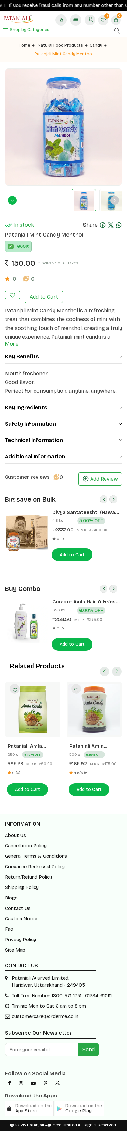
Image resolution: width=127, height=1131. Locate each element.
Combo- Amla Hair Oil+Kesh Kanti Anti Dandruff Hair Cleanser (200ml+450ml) (85, 602)
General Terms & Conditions (36, 856)
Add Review (104, 479)
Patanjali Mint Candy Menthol (64, 54)
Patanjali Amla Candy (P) (25, 746)
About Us (15, 835)
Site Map (15, 950)
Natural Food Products (60, 45)
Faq (9, 929)
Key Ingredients (26, 407)
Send (88, 1049)
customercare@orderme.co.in (45, 1016)
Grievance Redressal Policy (35, 866)
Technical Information (34, 440)
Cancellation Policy (26, 846)
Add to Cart (44, 297)
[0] (103, 20)
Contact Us (18, 908)
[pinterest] (45, 1083)
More (12, 343)
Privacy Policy (20, 939)
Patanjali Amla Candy (86, 746)
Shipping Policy (22, 887)
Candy (96, 45)
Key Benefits (22, 356)
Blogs (11, 898)
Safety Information (30, 423)
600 (21, 246)
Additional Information (35, 456)
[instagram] (21, 1083)
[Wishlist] (15, 689)
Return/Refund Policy (28, 877)
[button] (29, 1108)
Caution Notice (21, 919)
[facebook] (9, 1083)
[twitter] (57, 1083)
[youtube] (33, 1083)
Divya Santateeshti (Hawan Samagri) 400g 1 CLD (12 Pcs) (85, 512)
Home (24, 45)
